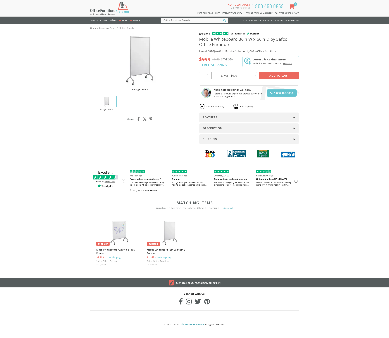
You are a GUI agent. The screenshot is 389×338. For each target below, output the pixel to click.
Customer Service (252, 20)
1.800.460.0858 (268, 6)
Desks (94, 20)
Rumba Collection (235, 51)
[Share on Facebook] (138, 119)
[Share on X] (145, 119)
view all (228, 208)
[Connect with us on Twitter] (198, 300)
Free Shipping (205, 13)
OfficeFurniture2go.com (192, 324)
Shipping (279, 20)
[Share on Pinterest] (150, 119)
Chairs (103, 20)
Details (287, 63)
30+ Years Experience (287, 13)
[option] (106, 103)
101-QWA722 (152, 264)
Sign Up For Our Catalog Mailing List (198, 283)
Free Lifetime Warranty (228, 13)
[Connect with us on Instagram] (189, 300)
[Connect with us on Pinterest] (207, 300)
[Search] (225, 20)
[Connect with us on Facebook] (181, 300)
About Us (267, 20)
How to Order (292, 20)
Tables (113, 20)
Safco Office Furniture (263, 51)
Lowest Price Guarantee (258, 13)
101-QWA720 (101, 264)
